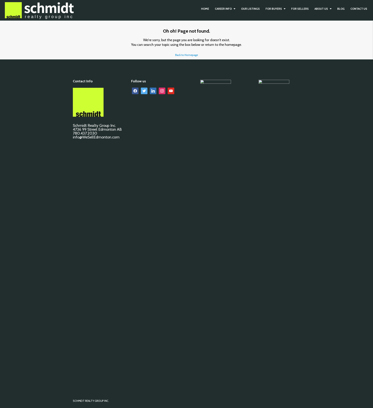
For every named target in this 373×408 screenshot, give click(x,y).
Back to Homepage (186, 55)
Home (205, 8)
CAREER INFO (223, 8)
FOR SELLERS (300, 8)
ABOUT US (321, 8)
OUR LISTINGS (250, 8)
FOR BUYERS (274, 8)
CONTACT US (358, 8)
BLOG (341, 8)
